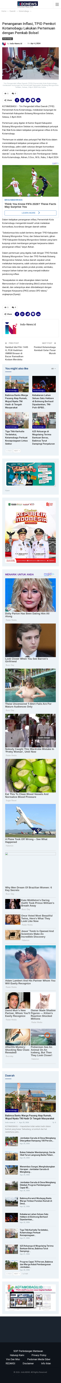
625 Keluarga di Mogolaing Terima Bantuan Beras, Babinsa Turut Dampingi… (36, 1248)
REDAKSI (10, 1363)
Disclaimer (28, 1363)
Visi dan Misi (13, 1359)
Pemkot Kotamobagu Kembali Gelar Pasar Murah (45, 350)
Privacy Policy (39, 1355)
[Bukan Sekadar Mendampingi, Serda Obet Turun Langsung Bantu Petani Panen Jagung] (11, 1155)
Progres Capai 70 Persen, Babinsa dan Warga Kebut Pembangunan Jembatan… (36, 1264)
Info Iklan (46, 1363)
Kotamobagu (7, 38)
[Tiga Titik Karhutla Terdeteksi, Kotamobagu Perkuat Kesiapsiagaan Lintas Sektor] (17, 420)
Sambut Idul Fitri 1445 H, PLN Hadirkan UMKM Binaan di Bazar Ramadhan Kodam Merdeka (16, 353)
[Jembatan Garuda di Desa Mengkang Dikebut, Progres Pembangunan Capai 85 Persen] (11, 1185)
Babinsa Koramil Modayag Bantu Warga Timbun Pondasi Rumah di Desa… (36, 1201)
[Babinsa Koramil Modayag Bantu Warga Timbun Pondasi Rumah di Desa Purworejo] (11, 1201)
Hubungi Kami (17, 1355)
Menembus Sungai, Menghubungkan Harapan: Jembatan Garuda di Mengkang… (37, 1169)
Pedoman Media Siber (38, 1359)
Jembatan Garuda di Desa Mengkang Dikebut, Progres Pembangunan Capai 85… (38, 1185)
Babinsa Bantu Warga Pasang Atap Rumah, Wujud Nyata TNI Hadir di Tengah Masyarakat (29, 1117)
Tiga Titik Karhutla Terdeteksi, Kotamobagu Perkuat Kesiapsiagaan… (34, 1232)
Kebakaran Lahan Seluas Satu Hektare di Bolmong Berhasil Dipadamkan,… (34, 1217)
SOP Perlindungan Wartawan (28, 1351)
